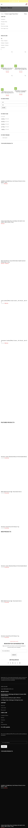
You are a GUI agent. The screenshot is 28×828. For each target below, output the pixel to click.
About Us (3, 705)
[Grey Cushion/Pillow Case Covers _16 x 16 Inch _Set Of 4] (14, 282)
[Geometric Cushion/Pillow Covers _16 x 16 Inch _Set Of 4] (14, 322)
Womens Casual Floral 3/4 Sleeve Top (10, 526)
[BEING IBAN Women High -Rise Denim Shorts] (14, 475)
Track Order (3, 707)
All (1, 38)
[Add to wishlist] (12, 52)
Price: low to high (4, 26)
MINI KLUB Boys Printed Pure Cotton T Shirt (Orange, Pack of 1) (21, 69)
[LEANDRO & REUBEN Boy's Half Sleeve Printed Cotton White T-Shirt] (14, 162)
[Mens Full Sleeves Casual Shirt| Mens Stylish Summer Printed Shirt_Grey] (14, 242)
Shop (2, 722)
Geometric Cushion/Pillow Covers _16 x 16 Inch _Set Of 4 (14, 341)
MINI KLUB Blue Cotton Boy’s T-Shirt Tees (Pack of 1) (7, 69)
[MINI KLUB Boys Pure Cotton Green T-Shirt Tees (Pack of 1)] (7, 82)
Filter (3, 107)
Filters (25, 13)
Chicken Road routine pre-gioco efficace (11, 697)
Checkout (3, 719)
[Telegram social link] (18, 1)
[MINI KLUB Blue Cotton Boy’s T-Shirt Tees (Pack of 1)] (7, 58)
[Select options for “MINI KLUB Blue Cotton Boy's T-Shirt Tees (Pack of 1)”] (2, 66)
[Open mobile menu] (1, 4)
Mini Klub (7, 70)
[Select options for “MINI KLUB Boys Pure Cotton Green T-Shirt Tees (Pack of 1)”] (2, 89)
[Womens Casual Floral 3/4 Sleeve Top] (14, 510)
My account (3, 710)
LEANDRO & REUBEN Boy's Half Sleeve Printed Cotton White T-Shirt (13, 182)
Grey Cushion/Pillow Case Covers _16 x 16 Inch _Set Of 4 (14, 301)
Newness (3, 23)
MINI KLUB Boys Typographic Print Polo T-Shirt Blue (21, 91)
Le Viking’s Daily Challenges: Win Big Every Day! (12, 700)
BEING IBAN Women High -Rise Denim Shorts (11, 491)
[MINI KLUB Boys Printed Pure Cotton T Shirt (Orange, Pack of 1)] (20, 58)
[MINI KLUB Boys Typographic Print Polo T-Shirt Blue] (20, 82)
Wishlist (2, 717)
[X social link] (11, 1)
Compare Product (4, 715)
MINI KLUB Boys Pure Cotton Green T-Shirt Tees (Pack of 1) (7, 92)
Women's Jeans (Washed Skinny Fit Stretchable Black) (14, 456)
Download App (4, 724)
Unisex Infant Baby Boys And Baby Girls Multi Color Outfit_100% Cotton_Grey (13, 221)
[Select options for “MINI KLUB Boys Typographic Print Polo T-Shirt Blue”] (15, 88)
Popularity (3, 19)
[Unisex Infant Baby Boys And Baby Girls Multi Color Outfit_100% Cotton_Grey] (14, 202)
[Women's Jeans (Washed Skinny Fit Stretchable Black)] (14, 440)
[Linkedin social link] (15, 1)
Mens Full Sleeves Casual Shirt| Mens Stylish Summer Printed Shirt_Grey (13, 261)
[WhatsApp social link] (16, 1)
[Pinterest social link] (13, 1)
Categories (3, 11)
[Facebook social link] (9, 1)
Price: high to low (4, 28)
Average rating (4, 21)
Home (2, 13)
